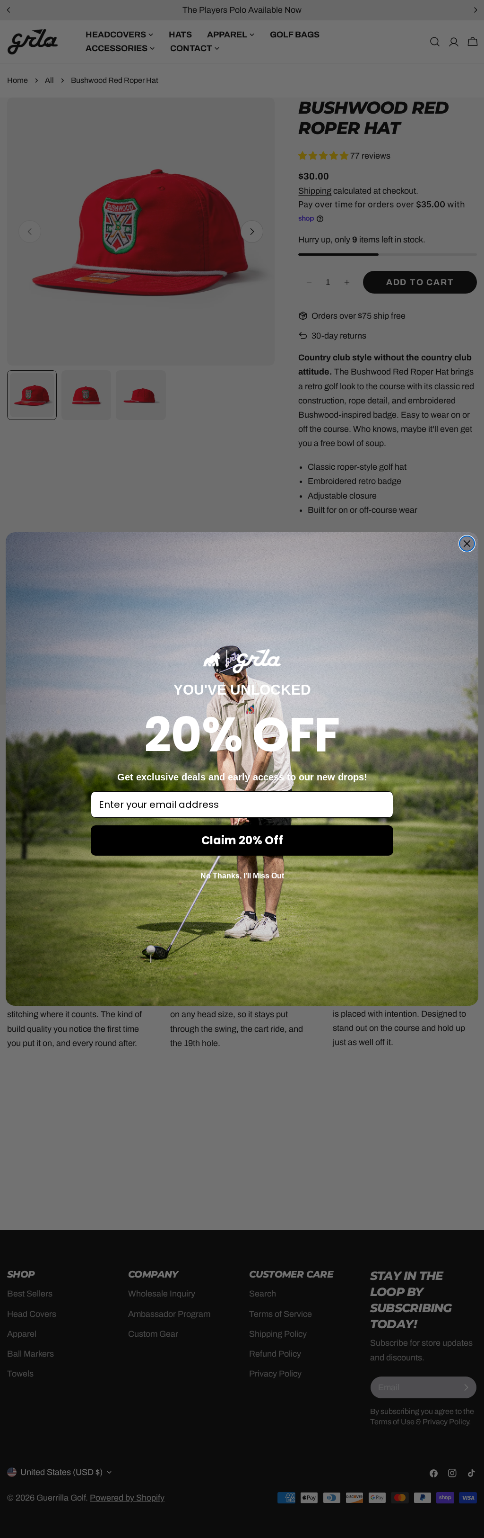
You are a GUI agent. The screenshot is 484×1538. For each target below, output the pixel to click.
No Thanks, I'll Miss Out (242, 876)
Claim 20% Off (242, 840)
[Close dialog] (467, 543)
